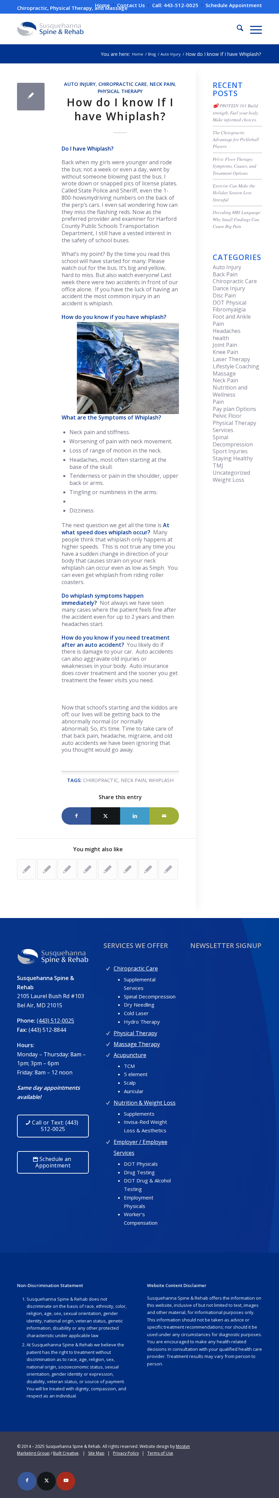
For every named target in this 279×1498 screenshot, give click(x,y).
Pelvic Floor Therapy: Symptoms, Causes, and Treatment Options (234, 166)
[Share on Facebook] (76, 816)
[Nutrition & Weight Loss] (108, 1101)
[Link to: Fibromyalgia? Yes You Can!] (26, 869)
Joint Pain (225, 345)
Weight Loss (228, 480)
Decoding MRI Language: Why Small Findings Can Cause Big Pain (237, 219)
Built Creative (66, 1453)
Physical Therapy (120, 91)
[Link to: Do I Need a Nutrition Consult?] (46, 869)
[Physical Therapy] (108, 1032)
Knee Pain (225, 352)
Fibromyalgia (229, 309)
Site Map (96, 1453)
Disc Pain (224, 295)
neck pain (133, 780)
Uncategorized (231, 472)
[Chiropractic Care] (108, 967)
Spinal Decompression (233, 440)
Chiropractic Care (122, 84)
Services (223, 430)
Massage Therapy (137, 1044)
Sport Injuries (230, 451)
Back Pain (225, 274)
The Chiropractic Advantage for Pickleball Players (236, 139)
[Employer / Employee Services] (108, 1140)
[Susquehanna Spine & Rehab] (50, 29)
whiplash (161, 780)
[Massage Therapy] (108, 1042)
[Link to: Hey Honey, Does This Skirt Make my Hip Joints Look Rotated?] (127, 869)
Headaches (227, 331)
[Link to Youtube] (65, 1481)
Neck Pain (162, 84)
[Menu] (252, 29)
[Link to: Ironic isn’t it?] (107, 869)
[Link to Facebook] (27, 1481)
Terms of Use (160, 1453)
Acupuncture (130, 1055)
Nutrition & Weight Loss (145, 1102)
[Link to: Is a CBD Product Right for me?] (148, 869)
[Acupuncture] (108, 1053)
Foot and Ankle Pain (232, 320)
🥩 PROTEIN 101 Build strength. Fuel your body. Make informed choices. (236, 112)
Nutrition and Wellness (230, 391)
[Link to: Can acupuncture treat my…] (87, 869)
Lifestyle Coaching (236, 366)
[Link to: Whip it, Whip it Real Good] (168, 869)
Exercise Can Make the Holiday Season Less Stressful (234, 192)
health (221, 338)
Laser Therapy (231, 359)
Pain (218, 402)
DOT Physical (229, 302)
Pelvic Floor (227, 415)
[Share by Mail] (164, 816)
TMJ (218, 465)
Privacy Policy (126, 1453)
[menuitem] (103, 5)
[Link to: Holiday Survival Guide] (67, 869)
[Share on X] (105, 816)
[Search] (236, 29)
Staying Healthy (233, 458)
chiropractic (100, 780)
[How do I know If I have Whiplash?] (31, 96)
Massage (224, 373)
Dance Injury (229, 288)
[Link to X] (46, 1481)
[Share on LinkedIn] (134, 816)
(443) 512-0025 (55, 1020)
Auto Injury (80, 84)
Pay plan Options (234, 409)
